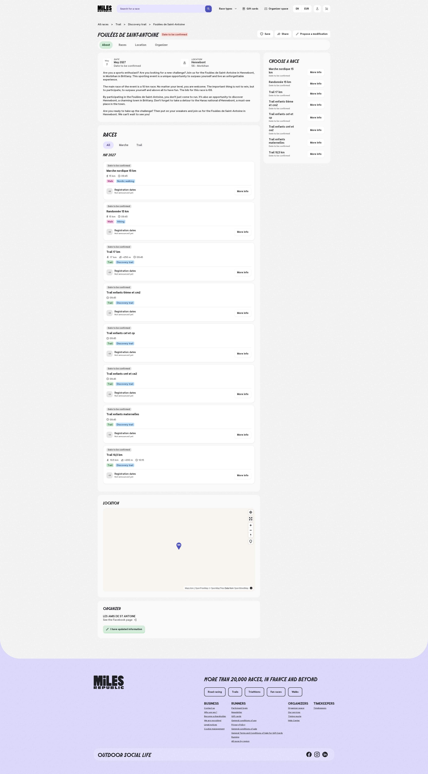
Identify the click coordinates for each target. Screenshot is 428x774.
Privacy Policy (238, 725)
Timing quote (294, 716)
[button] (178, 550)
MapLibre (189, 588)
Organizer (161, 44)
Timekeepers (319, 708)
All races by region (240, 741)
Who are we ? (210, 712)
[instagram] (318, 754)
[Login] (317, 8)
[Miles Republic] (105, 9)
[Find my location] (250, 512)
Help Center (294, 720)
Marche (123, 145)
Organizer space (296, 708)
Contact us (209, 708)
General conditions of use (243, 720)
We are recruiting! (212, 720)
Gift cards (236, 716)
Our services (294, 712)
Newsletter (236, 712)
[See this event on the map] (185, 63)
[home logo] (109, 682)
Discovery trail (137, 24)
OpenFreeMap (201, 588)
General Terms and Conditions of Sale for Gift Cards (257, 733)
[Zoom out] (250, 530)
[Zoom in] (250, 525)
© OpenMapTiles (216, 588)
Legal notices (210, 725)
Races (122, 44)
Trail (118, 24)
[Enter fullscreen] (250, 518)
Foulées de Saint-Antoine (169, 24)
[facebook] (310, 754)
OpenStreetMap (241, 588)
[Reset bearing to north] (250, 535)
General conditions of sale (244, 729)
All (108, 145)
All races (103, 24)
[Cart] (326, 8)
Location (140, 44)
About (106, 44)
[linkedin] (326, 754)
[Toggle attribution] (251, 588)
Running (235, 737)
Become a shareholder (215, 716)
